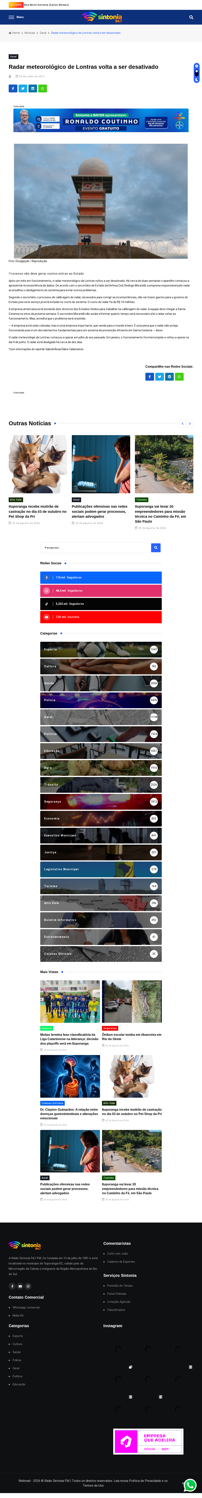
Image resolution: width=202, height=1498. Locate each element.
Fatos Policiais (116, 1293)
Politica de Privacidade (145, 1481)
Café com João (117, 1253)
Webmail (24, 1481)
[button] (182, 423)
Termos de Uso (93, 1485)
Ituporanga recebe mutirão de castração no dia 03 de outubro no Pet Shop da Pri (37, 511)
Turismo (141, 499)
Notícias (30, 32)
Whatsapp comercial (26, 1307)
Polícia (17, 1360)
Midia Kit (18, 1315)
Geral (43, 32)
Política (17, 1376)
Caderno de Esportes (121, 1261)
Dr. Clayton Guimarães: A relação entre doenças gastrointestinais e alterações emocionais (69, 1114)
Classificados (116, 1309)
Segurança (110, 1028)
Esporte (47, 1028)
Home (16, 32)
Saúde (17, 1352)
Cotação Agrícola (118, 1301)
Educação (19, 1384)
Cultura (17, 1344)
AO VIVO (16, 4)
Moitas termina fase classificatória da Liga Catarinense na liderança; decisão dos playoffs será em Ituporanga (69, 1039)
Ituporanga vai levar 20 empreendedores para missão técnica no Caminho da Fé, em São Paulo (130, 1189)
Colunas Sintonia (52, 1103)
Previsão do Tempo (120, 1285)
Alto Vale (16, 499)
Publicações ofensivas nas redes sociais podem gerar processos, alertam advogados (99, 511)
